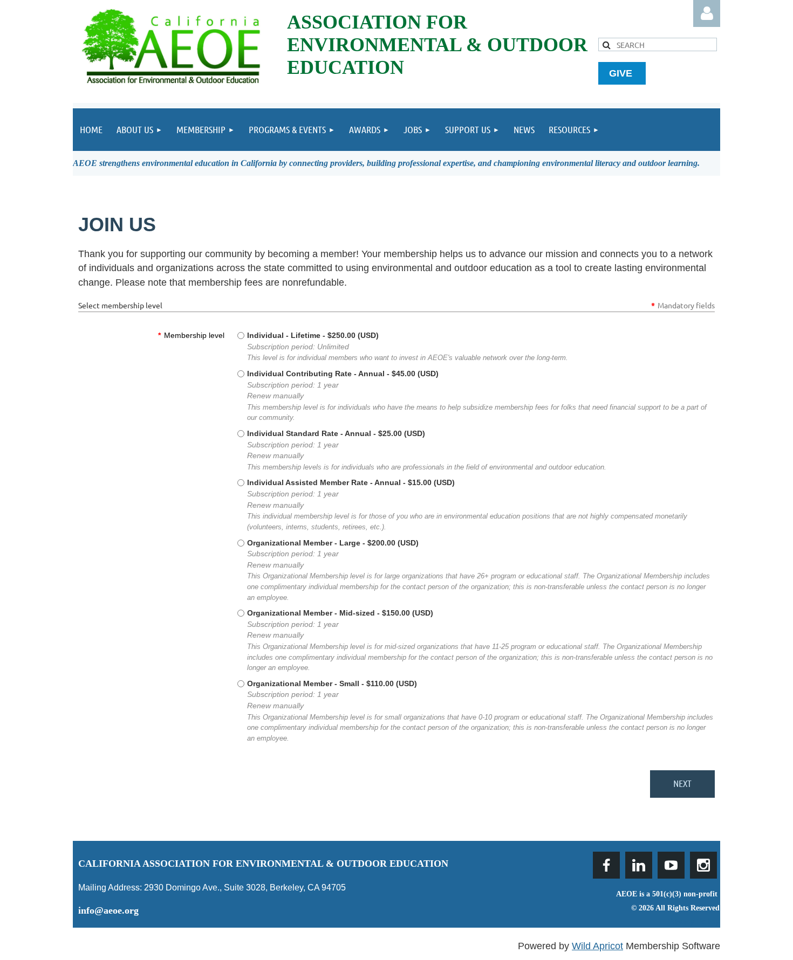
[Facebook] (606, 865)
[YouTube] (671, 865)
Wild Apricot (597, 946)
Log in (706, 13)
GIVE (622, 73)
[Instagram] (703, 865)
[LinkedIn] (638, 865)
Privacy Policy (694, 921)
